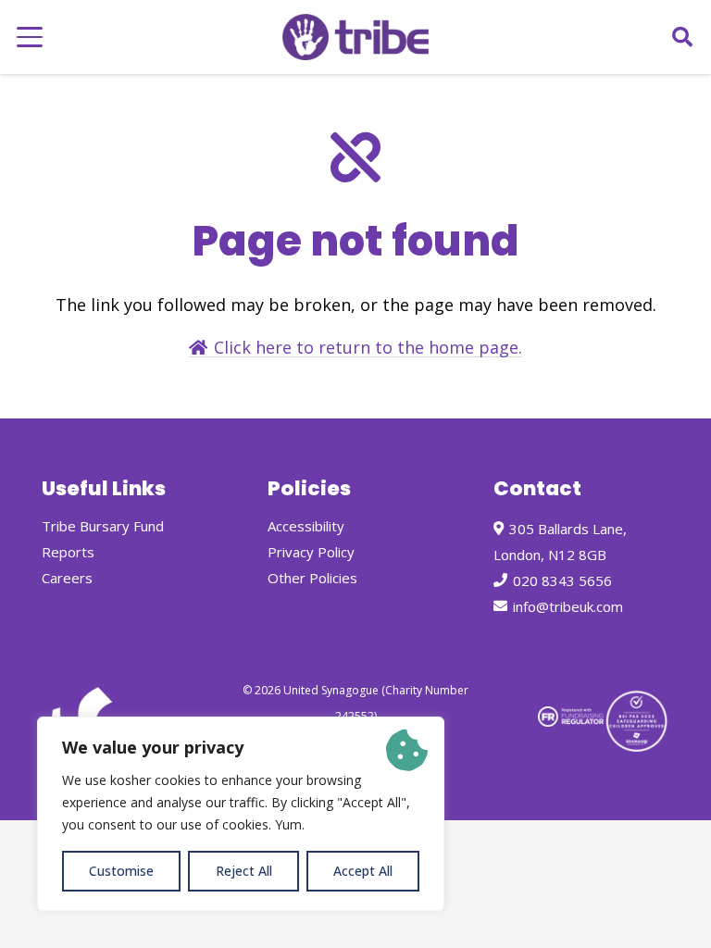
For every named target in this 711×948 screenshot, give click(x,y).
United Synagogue (331, 690)
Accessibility (306, 526)
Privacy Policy (311, 552)
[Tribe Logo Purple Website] (355, 37)
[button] (30, 37)
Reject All (244, 870)
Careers (67, 577)
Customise (121, 870)
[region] (240, 814)
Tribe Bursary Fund (103, 526)
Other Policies (312, 577)
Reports (68, 552)
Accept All (363, 870)
